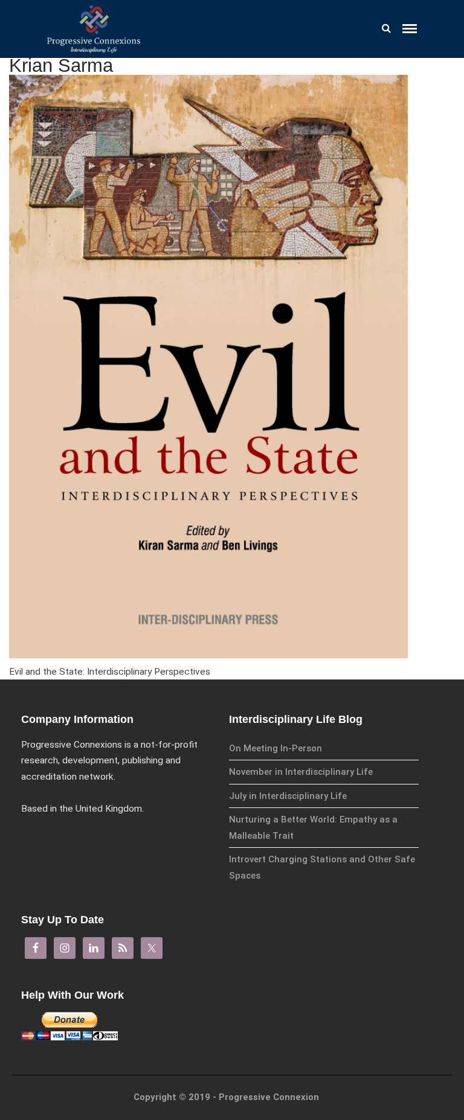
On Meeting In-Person (275, 748)
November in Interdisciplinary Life (301, 771)
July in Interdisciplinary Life (288, 796)
